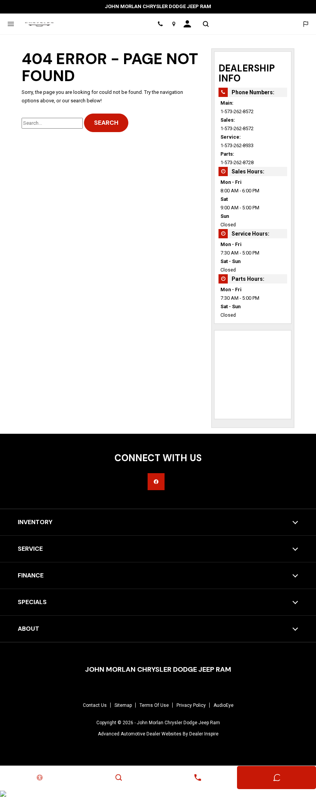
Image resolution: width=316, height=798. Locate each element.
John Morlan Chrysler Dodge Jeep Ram (178, 722)
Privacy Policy (191, 705)
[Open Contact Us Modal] (197, 777)
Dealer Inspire (204, 734)
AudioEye (223, 705)
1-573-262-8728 (237, 162)
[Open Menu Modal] (10, 24)
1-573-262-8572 (237, 111)
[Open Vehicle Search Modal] (205, 24)
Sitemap (123, 705)
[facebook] (156, 481)
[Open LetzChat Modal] (305, 24)
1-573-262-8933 (237, 145)
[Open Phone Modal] (160, 24)
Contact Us (95, 705)
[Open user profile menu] (190, 24)
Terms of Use (154, 705)
